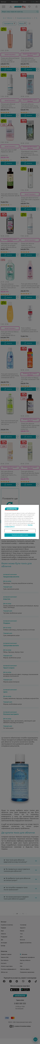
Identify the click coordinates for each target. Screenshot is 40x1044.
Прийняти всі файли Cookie (20, 535)
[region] (20, 522)
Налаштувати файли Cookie (20, 530)
